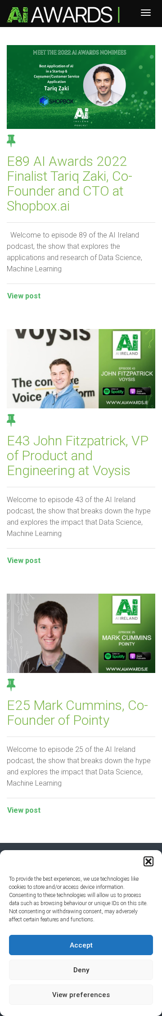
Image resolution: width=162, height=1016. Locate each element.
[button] (148, 861)
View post (23, 296)
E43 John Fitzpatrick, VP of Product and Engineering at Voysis (77, 455)
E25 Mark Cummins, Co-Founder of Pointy (77, 712)
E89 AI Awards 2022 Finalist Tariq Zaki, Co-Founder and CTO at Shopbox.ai (69, 183)
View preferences (81, 995)
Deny (81, 970)
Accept (81, 945)
